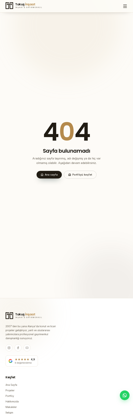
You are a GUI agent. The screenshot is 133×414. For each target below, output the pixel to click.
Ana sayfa (51, 174)
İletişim (9, 412)
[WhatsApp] (125, 395)
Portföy (10, 395)
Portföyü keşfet (82, 174)
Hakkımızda (12, 401)
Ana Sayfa (11, 384)
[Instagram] (9, 347)
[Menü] (125, 6)
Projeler (10, 390)
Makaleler (11, 407)
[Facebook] (18, 347)
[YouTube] (27, 347)
